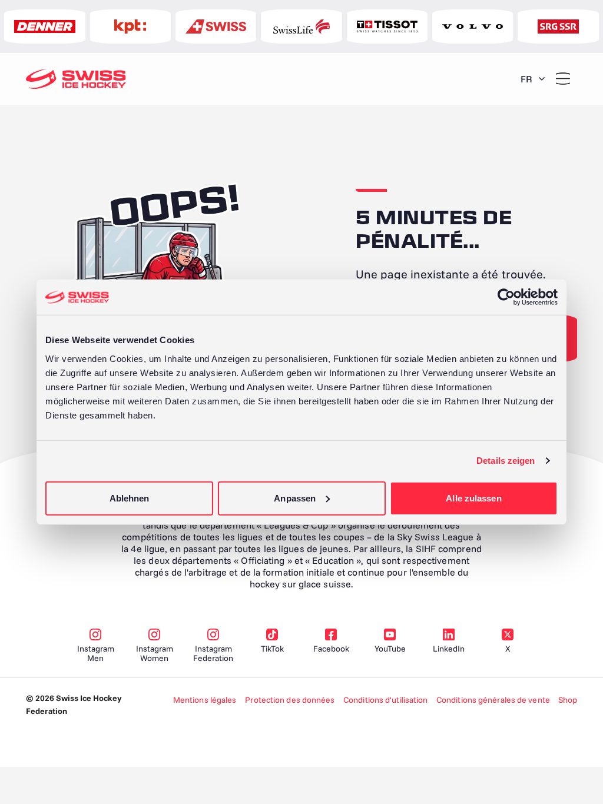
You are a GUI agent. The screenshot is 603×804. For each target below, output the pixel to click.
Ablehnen (130, 498)
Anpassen (295, 498)
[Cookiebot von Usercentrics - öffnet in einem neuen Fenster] (506, 297)
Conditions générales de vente (493, 700)
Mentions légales (205, 700)
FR (526, 79)
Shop (567, 700)
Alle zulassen (473, 498)
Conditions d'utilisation (385, 700)
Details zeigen (505, 461)
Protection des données (289, 700)
